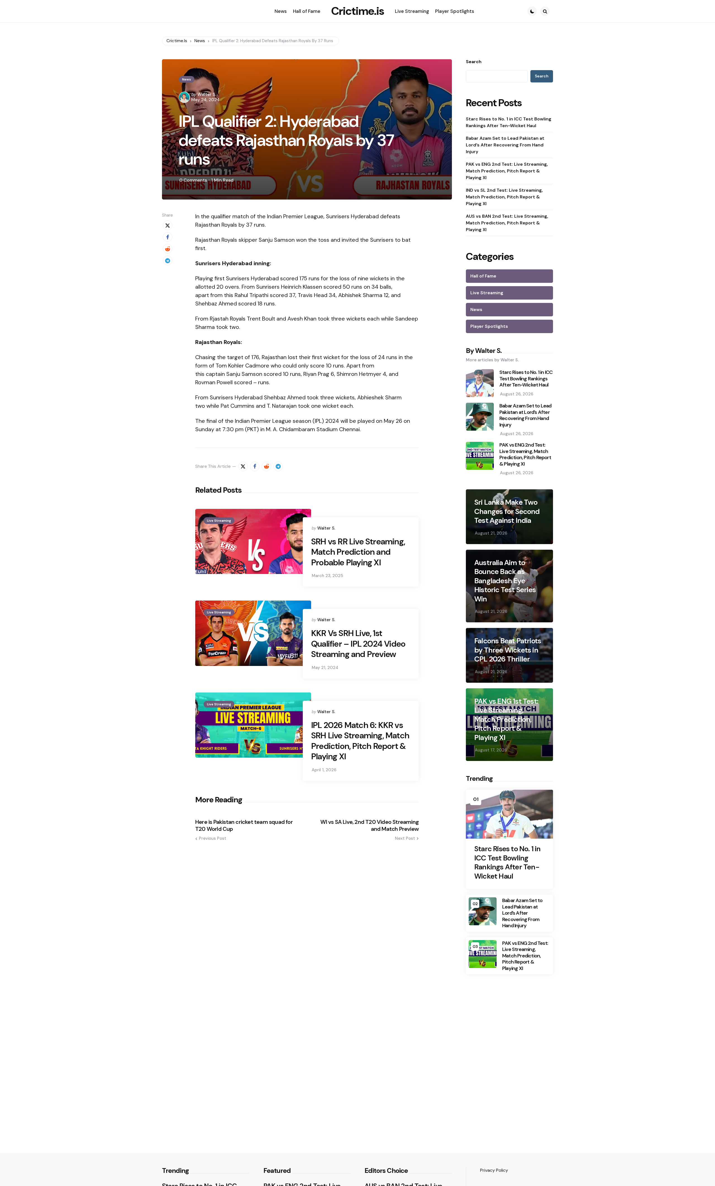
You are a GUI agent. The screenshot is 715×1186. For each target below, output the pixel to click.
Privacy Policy (494, 1170)
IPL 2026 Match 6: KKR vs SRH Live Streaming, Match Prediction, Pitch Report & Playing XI (360, 741)
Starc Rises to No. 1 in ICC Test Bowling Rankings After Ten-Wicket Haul (508, 122)
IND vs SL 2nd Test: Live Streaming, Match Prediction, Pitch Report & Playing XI (504, 197)
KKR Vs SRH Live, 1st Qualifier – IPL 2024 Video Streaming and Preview (358, 644)
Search (474, 61)
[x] (167, 225)
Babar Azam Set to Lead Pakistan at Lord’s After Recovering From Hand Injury (505, 145)
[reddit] (167, 248)
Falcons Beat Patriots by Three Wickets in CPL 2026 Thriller (507, 650)
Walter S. (206, 94)
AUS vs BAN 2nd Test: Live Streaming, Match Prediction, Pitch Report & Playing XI (507, 223)
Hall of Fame (483, 276)
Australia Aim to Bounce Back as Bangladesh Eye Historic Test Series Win (505, 581)
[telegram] (167, 260)
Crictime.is (357, 11)
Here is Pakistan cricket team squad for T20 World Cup (244, 825)
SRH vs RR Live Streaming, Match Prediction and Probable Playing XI (358, 552)
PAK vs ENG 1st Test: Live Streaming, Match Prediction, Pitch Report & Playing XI (506, 719)
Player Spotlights (489, 326)
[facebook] (167, 237)
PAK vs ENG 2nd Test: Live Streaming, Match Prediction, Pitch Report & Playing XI (507, 171)
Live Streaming (219, 520)
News (186, 79)
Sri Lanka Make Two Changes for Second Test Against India (507, 511)
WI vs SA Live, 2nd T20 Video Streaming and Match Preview (369, 825)
